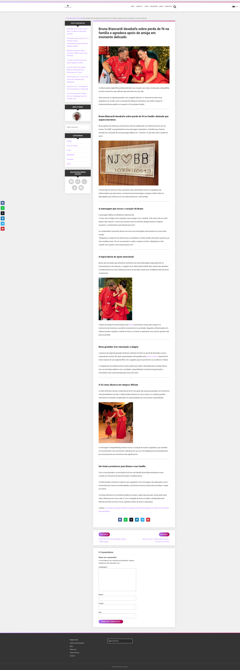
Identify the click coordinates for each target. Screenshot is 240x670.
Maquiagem (70, 155)
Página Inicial (74, 640)
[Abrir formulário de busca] (174, 6)
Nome (101, 594)
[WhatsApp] (84, 181)
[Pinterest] (148, 520)
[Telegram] (142, 520)
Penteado (70, 159)
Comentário (103, 567)
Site (100, 612)
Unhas (69, 164)
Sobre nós (73, 649)
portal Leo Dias (152, 356)
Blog (71, 646)
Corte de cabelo (79, 18)
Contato (72, 656)
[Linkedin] (137, 520)
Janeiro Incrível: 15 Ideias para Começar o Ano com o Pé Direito (156, 540)
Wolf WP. (126, 666)
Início (67, 18)
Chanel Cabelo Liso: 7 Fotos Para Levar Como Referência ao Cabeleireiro (77, 79)
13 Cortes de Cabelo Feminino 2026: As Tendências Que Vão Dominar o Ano (77, 96)
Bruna (131, 325)
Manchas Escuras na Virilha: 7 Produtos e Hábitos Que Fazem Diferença (77, 53)
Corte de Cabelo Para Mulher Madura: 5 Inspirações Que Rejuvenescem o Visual (76, 69)
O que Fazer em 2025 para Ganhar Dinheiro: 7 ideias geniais (113, 540)
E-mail (101, 603)
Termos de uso (74, 652)
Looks (69, 150)
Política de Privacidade (77, 643)
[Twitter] (131, 520)
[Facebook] (120, 520)
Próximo (164, 534)
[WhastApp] (126, 520)
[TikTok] (74, 187)
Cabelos (71, 18)
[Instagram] (77, 181)
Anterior (104, 534)
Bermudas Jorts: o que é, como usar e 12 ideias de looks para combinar (77, 31)
